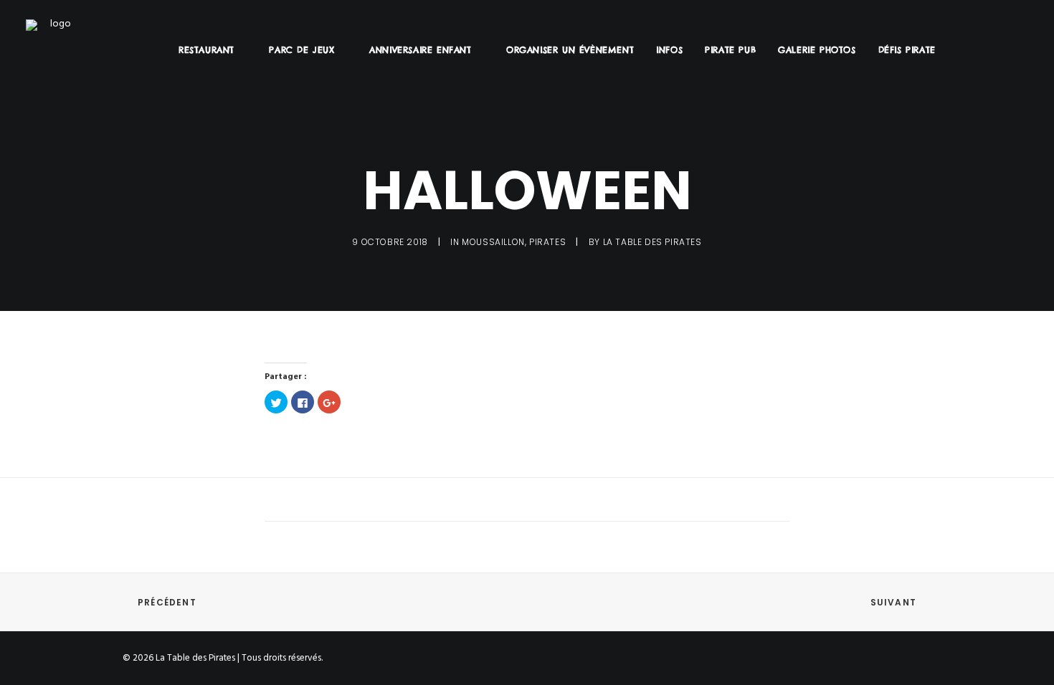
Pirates (547, 242)
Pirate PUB (730, 49)
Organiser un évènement (570, 49)
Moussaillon (493, 242)
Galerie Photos (816, 49)
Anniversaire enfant (420, 49)
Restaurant (206, 49)
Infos (669, 49)
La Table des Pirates (652, 242)
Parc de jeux (301, 49)
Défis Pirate (907, 49)
